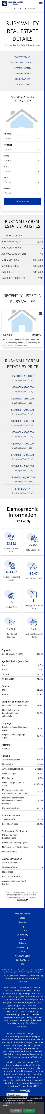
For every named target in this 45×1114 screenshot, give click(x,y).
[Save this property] (40, 313)
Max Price (8, 145)
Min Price (7, 134)
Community (22, 934)
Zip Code (22, 930)
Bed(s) (6, 156)
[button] (40, 3)
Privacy (22, 943)
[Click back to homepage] (11, 3)
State (22, 917)
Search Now (22, 201)
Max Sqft (7, 188)
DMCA (22, 951)
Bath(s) (7, 167)
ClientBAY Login (22, 955)
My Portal (30, 9)
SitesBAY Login (22, 960)
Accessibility (22, 947)
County (22, 922)
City (22, 926)
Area (22, 939)
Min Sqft (7, 178)
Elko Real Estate (22, 913)
